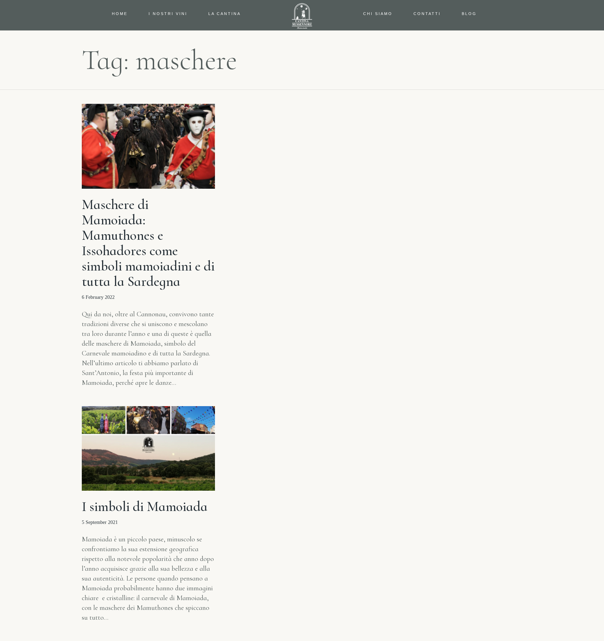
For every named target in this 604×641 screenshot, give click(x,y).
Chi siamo (378, 14)
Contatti (427, 14)
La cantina (224, 14)
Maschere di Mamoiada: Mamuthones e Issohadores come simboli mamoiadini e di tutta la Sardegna (148, 243)
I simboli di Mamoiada (145, 506)
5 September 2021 (100, 522)
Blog (469, 14)
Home (120, 14)
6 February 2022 (98, 297)
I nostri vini (168, 14)
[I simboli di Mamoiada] (148, 448)
